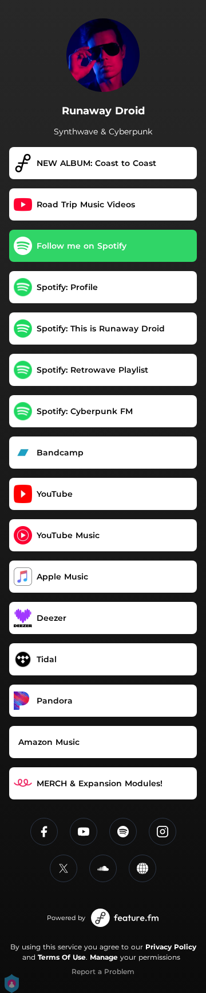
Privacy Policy (170, 946)
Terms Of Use (62, 957)
